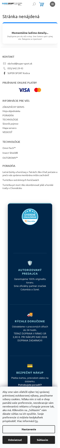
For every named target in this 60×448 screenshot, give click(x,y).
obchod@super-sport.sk (20, 63)
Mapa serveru (9, 127)
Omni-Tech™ (9, 147)
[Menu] (52, 4)
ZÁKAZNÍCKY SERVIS (13, 106)
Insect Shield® (10, 152)
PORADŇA (8, 115)
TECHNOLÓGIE (10, 119)
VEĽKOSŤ (7, 132)
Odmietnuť (15, 440)
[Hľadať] (34, 4)
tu (36, 420)
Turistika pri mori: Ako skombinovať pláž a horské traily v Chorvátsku (27, 186)
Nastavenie (29, 429)
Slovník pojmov (10, 123)
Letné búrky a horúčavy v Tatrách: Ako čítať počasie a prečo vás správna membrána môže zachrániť (29, 173)
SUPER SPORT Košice (19, 73)
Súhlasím (42, 440)
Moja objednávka (11, 110)
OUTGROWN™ (10, 157)
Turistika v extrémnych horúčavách (20, 179)
